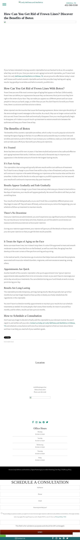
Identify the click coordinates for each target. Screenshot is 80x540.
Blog (12, 341)
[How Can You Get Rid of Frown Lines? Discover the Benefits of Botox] (40, 22)
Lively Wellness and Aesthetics (21, 469)
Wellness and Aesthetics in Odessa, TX (29, 76)
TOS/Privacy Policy (66, 469)
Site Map (57, 469)
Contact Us (21, 538)
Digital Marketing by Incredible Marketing (42, 469)
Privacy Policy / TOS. (60, 517)
